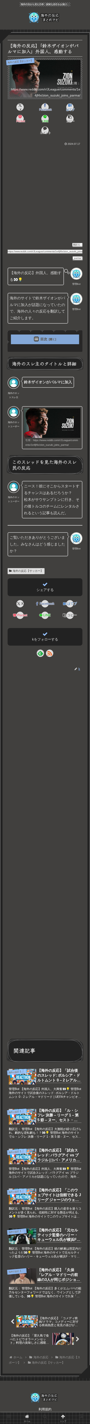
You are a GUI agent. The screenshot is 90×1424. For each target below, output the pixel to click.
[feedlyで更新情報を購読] (40, 653)
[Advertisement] (45, 194)
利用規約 (45, 1409)
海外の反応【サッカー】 (28, 571)
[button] (70, 118)
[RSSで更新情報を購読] (49, 653)
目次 (43, 339)
